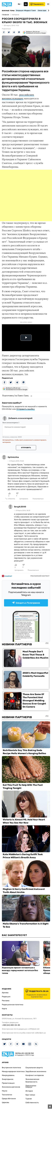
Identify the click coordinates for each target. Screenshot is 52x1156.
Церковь (5, 1102)
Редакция (6, 997)
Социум (28, 1087)
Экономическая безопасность (32, 1080)
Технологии (7, 1095)
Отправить (26, 447)
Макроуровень (8, 1075)
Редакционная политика (12, 1005)
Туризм (28, 1099)
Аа (26, 4)
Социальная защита (34, 1068)
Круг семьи (30, 1095)
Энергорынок (7, 1079)
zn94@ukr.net (33, 1029)
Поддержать (38, 4)
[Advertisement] (26, 195)
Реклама (5, 1001)
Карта (4, 1009)
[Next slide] (48, 10)
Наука (4, 1091)
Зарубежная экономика (35, 1071)
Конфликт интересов (34, 1075)
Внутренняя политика (11, 1068)
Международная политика (13, 1071)
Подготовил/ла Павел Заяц (15, 395)
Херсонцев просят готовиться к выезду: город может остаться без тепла (20, 970)
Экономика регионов (11, 1087)
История (29, 1091)
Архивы (5, 993)
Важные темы (8, 10)
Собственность (32, 1103)
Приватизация (8, 1083)
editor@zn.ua (40, 1033)
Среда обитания (9, 1099)
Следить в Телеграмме (28, 603)
